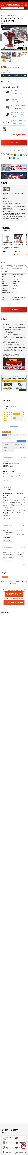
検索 (25, 7)
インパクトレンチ (21, 266)
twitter (10, 158)
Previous (1, 37)
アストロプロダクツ (5, 23)
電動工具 (7, 266)
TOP (2, 265)
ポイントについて (9, 70)
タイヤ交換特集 (16, 268)
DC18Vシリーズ (13, 266)
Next (27, 37)
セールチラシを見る (14, 601)
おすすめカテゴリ (8, 268)
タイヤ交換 (3, 12)
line (18, 158)
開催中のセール (14, 592)
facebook (14, 158)
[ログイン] (22, 4)
